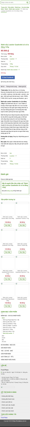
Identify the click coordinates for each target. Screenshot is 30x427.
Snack (3, 337)
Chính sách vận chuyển (8, 405)
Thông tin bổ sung (11, 86)
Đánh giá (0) (22, 86)
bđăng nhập (10, 190)
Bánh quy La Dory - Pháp (9, 327)
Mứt (3, 335)
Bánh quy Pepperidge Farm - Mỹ (11, 319)
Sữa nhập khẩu (6, 348)
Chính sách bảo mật (7, 408)
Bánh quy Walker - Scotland (10, 325)
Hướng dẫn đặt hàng (8, 82)
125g (11, 64)
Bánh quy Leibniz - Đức (8, 331)
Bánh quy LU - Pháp (8, 329)
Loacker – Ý (13, 59)
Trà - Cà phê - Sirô (7, 351)
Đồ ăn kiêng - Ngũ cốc (8, 345)
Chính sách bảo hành (8, 411)
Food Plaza (4, 417)
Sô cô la (4, 341)
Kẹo (3, 339)
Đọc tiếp (7, 225)
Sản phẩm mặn (6, 353)
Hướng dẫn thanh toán (8, 399)
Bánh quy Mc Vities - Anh (9, 321)
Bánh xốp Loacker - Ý (15, 9)
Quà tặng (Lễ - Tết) (7, 356)
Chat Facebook (8, 77)
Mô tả (2, 86)
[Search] (27, 2)
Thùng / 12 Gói (14, 66)
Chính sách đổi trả (7, 402)
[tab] (2, 86)
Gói (11, 56)
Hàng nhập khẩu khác (8, 359)
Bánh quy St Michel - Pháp (9, 323)
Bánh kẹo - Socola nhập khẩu (11, 315)
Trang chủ (4, 7)
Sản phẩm (11, 7)
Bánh (6, 9)
